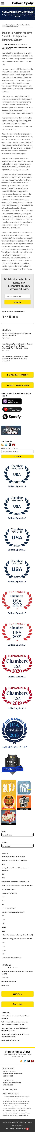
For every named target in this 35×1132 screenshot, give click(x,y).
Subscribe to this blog (10, 448)
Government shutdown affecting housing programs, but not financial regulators (15, 357)
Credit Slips (5, 985)
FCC (2, 901)
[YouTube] (13, 444)
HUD (3, 920)
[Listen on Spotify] (12, 419)
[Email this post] (6, 316)
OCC (2, 954)
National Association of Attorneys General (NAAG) (17, 935)
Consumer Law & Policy (8, 981)
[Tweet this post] (10, 316)
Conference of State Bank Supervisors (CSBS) (15, 882)
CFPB (3, 878)
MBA (3, 931)
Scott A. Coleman (9, 44)
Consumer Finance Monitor (17, 11)
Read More (24, 1115)
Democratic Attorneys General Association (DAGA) (17, 885)
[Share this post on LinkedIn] (17, 316)
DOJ (2, 897)
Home (3, 25)
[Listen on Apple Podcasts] (12, 404)
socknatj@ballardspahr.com (12, 1082)
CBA (2, 874)
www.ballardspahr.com (17, 1125)
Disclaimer (5, 1089)
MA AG (3, 927)
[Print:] (3, 316)
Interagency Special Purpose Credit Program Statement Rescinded (16, 334)
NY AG (3, 946)
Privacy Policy (13, 1089)
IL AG (3, 923)
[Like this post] (14, 316)
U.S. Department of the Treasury (11, 958)
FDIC (2, 904)
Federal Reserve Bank (8, 908)
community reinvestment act (14, 311)
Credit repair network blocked (10, 1040)
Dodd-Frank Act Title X (8, 889)
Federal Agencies (14, 47)
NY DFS (3, 950)
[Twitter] (10, 444)
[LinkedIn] (6, 444)
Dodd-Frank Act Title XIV (9, 893)
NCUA (3, 942)
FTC (2, 916)
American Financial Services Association (14, 860)
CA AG (3, 864)
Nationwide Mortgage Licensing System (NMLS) (16, 939)
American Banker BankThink (10, 968)
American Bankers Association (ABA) (13, 856)
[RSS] (2, 444)
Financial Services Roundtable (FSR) (12, 912)
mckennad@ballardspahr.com (12, 1073)
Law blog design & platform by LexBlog (16, 1128)
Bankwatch (5, 978)
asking (26, 53)
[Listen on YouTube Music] (12, 411)
